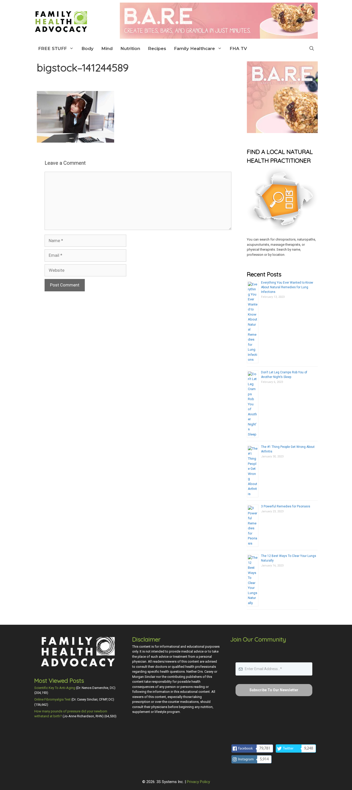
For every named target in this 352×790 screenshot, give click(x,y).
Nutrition (130, 48)
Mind (107, 48)
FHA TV (238, 48)
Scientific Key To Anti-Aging (54, 688)
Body (87, 48)
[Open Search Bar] (312, 48)
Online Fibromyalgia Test (52, 699)
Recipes (157, 48)
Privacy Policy (198, 781)
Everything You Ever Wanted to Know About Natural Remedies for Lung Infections (287, 287)
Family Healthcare (194, 48)
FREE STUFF (52, 48)
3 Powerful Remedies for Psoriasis (285, 506)
